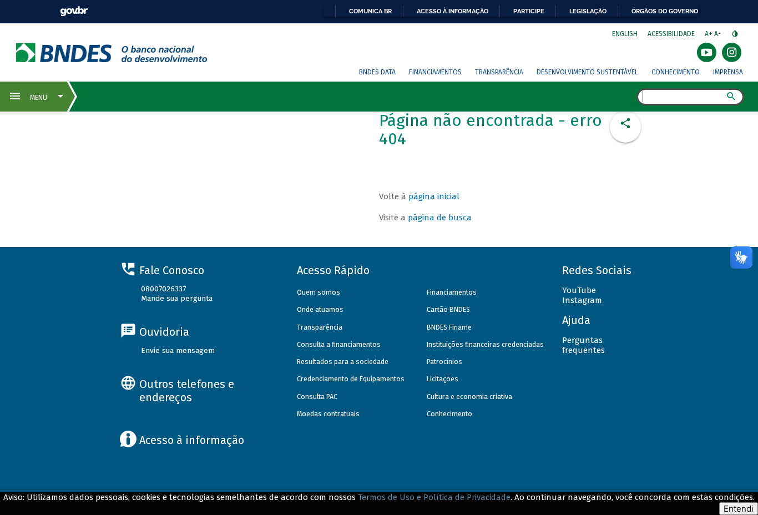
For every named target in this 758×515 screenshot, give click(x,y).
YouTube (579, 290)
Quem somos (318, 292)
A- (718, 34)
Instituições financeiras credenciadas (485, 344)
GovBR (74, 11)
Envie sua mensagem (178, 350)
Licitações (442, 379)
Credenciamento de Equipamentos (351, 379)
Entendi (739, 508)
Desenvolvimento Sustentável (587, 72)
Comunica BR (370, 11)
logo (112, 52)
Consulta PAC (317, 396)
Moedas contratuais (328, 414)
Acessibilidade (671, 34)
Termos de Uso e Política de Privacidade (434, 497)
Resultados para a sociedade (342, 361)
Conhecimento (675, 72)
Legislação (588, 11)
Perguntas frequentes (583, 345)
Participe (528, 11)
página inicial (433, 196)
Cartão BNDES (448, 309)
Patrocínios (444, 361)
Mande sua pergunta (177, 298)
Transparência (499, 72)
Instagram (582, 300)
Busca (627, 98)
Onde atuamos (320, 309)
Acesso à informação (452, 11)
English (625, 34)
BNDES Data (377, 72)
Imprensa (728, 72)
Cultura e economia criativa (469, 396)
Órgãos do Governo (664, 11)
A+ (709, 34)
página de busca (440, 218)
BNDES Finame (449, 327)
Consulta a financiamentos (339, 344)
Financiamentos (435, 72)
